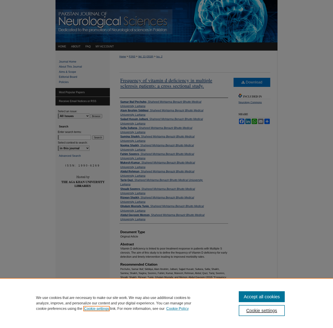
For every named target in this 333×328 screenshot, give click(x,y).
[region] (166, 303)
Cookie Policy (177, 309)
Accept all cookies (262, 296)
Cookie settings (96, 309)
